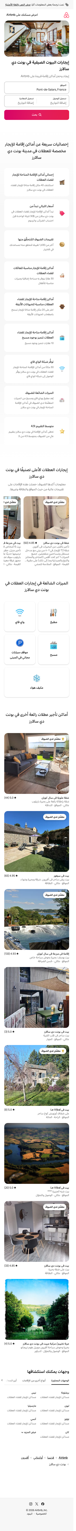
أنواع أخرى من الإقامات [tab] (34, 1380)
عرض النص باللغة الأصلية (18, 4)
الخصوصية (41, 1513)
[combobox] (36, 90)
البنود (30, 1513)
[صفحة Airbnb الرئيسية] (66, 15)
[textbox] (53, 103)
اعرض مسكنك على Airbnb (22, 15)
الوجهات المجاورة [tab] (60, 1380)
